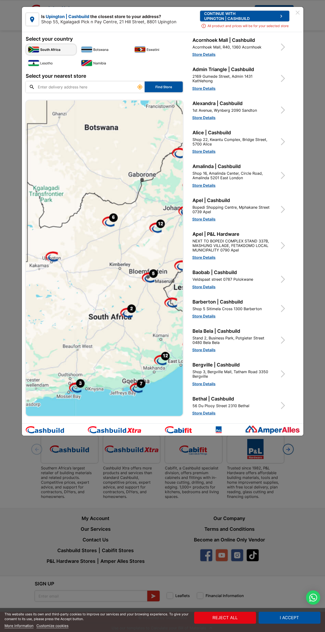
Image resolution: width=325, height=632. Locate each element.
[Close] (297, 12)
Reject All (225, 617)
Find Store (163, 87)
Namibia (99, 63)
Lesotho (46, 63)
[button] (242, 47)
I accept (289, 617)
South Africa (50, 50)
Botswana (100, 50)
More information (19, 625)
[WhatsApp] (313, 597)
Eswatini (153, 50)
